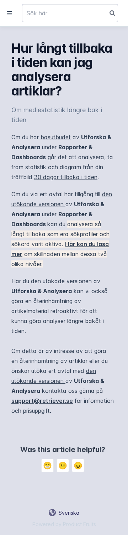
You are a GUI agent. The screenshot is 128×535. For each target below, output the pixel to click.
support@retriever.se (42, 400)
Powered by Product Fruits (64, 524)
